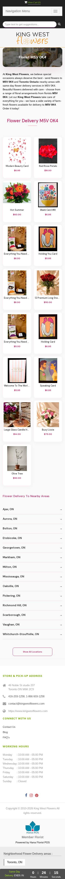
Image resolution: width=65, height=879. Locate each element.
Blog (5, 732)
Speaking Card (48, 385)
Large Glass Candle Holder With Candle (17, 430)
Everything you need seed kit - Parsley (17, 254)
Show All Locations (32, 651)
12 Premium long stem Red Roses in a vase (48, 298)
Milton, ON (10, 567)
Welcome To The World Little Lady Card (17, 385)
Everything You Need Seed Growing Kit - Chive (17, 342)
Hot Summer (17, 210)
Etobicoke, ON (12, 538)
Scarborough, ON (14, 615)
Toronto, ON (14, 862)
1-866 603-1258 (35, 696)
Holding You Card (48, 254)
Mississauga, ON (13, 576)
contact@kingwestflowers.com (26, 703)
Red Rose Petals (48, 166)
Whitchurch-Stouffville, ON (21, 634)
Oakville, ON (11, 586)
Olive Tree (17, 473)
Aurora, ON (10, 519)
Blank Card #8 (48, 210)
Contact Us (9, 726)
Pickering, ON (11, 596)
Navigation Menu (18, 11)
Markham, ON (11, 557)
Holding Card (48, 342)
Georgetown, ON (14, 547)
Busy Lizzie (48, 430)
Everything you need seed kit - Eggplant (17, 298)
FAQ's (6, 737)
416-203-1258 (16, 696)
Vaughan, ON (11, 624)
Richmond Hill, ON (15, 605)
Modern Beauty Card (17, 166)
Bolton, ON (10, 528)
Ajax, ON (8, 509)
